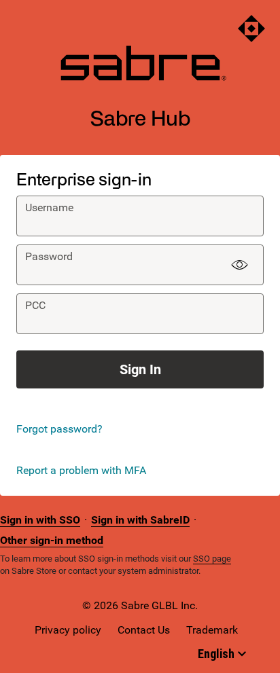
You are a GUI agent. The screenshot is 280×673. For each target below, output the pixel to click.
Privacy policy (68, 629)
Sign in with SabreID (140, 519)
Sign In (140, 369)
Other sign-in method (51, 540)
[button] (239, 265)
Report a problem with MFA (81, 470)
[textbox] (140, 216)
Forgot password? (59, 428)
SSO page (212, 558)
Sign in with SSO (40, 519)
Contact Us (144, 629)
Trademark (212, 629)
